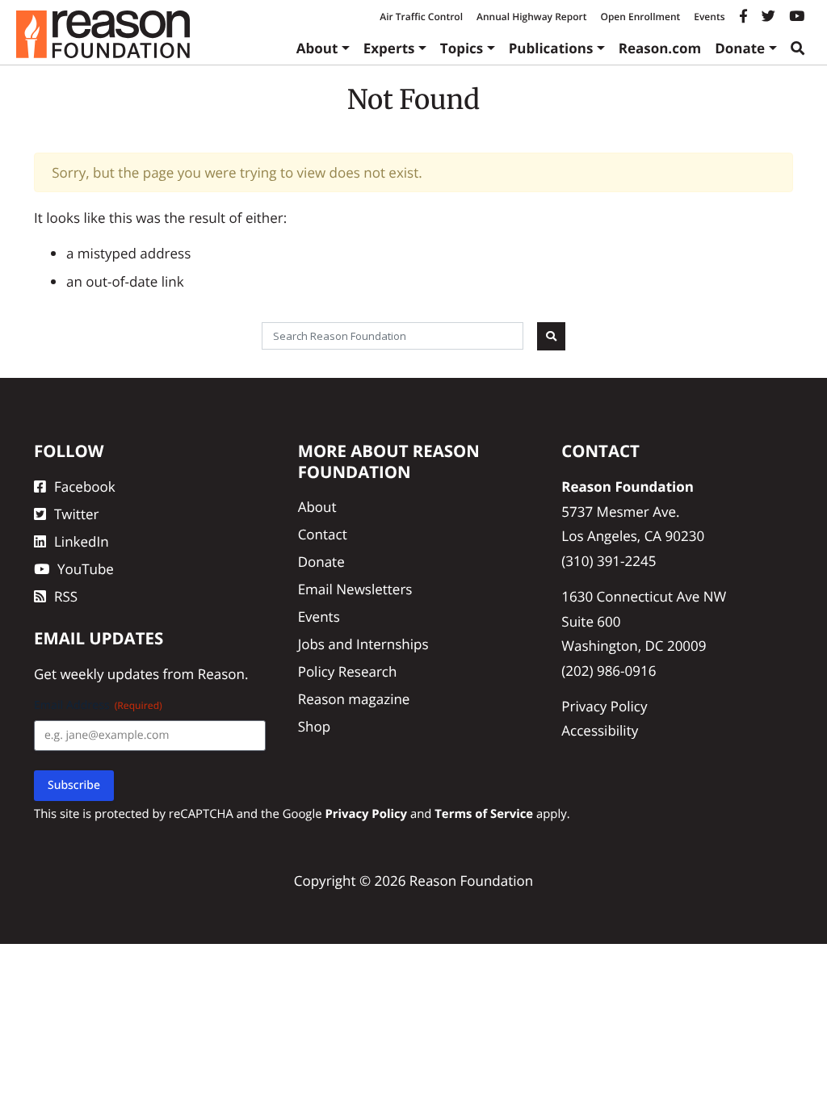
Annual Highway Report (531, 16)
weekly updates (109, 674)
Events (709, 16)
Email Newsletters (355, 589)
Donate (740, 48)
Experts (389, 48)
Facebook (84, 486)
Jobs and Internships (363, 644)
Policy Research (347, 671)
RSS (66, 596)
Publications (551, 48)
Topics (462, 48)
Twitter (76, 514)
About (317, 48)
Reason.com (660, 48)
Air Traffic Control (421, 16)
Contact (322, 534)
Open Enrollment (640, 16)
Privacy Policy (604, 706)
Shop (314, 726)
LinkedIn (81, 541)
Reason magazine (354, 699)
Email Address (98, 705)
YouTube (85, 569)
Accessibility (599, 730)
